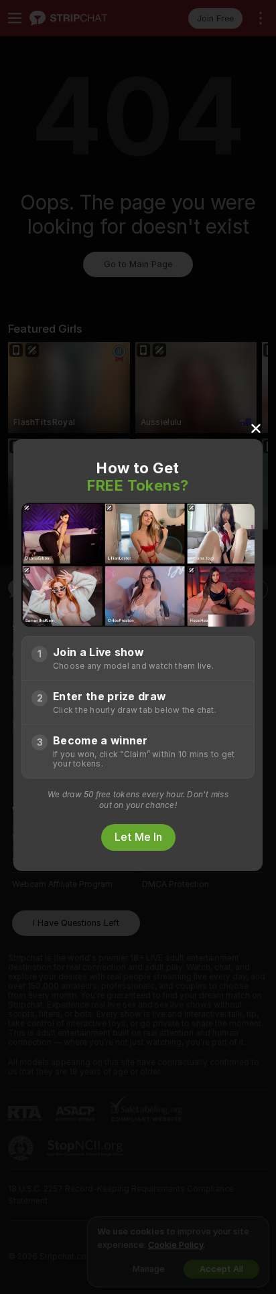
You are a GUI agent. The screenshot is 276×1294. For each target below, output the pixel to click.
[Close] (256, 427)
